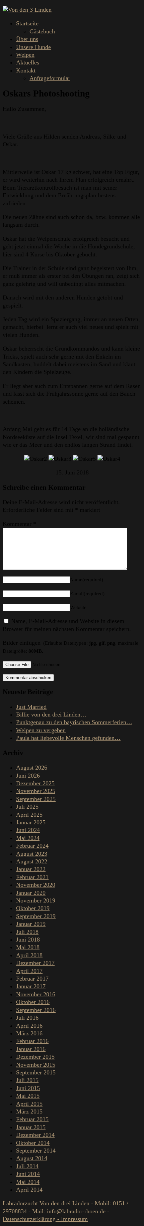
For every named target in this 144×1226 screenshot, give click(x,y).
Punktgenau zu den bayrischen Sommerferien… (74, 722)
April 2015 (29, 1103)
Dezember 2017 (35, 963)
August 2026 (31, 767)
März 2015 (29, 1111)
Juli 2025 (27, 806)
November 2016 (35, 994)
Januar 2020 (31, 892)
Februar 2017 (32, 978)
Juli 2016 (27, 1017)
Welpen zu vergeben (41, 730)
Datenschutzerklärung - (32, 1219)
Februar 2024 (32, 845)
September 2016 (36, 1010)
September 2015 (36, 1072)
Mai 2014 (28, 1182)
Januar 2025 (31, 822)
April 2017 (29, 971)
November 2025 (35, 791)
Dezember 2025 (35, 783)
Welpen (25, 54)
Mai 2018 (28, 947)
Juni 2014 (28, 1174)
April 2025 (29, 814)
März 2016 (29, 1033)
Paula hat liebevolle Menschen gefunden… (68, 738)
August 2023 (31, 853)
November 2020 (35, 884)
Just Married (31, 706)
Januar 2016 (31, 1049)
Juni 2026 (28, 775)
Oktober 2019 (33, 908)
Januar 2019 (31, 924)
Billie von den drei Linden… (51, 714)
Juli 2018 (27, 932)
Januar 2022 (31, 869)
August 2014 (31, 1158)
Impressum (74, 1219)
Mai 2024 (28, 838)
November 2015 (35, 1064)
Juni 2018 (28, 939)
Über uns (27, 39)
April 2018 (29, 955)
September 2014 (36, 1150)
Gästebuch (42, 31)
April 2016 (29, 1025)
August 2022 (31, 861)
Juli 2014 (27, 1166)
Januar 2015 (31, 1127)
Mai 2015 (28, 1095)
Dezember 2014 (35, 1135)
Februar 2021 (32, 877)
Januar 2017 (31, 986)
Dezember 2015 (35, 1056)
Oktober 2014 (33, 1143)
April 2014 (29, 1189)
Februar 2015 (32, 1119)
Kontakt (25, 70)
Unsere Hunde (33, 47)
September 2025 (36, 799)
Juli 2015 (27, 1080)
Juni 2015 (28, 1088)
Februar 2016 (32, 1041)
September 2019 (36, 916)
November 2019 (35, 900)
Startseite (27, 23)
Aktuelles (27, 62)
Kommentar (19, 524)
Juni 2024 (28, 830)
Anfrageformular (49, 78)
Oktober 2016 (33, 1002)
